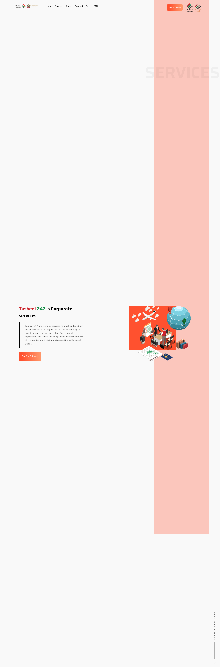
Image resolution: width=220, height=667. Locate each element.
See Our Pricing (29, 356)
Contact (79, 6)
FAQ (95, 6)
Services (59, 6)
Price (88, 6)
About (69, 6)
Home (49, 6)
